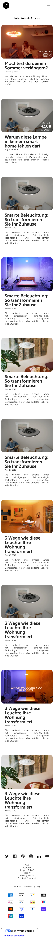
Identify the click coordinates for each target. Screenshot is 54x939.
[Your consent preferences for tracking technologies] (48, 933)
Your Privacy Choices (22, 930)
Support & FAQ (27, 870)
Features (27, 867)
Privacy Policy (27, 875)
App (27, 865)
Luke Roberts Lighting (30, 887)
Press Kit (27, 873)
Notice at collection (13, 935)
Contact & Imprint (27, 878)
